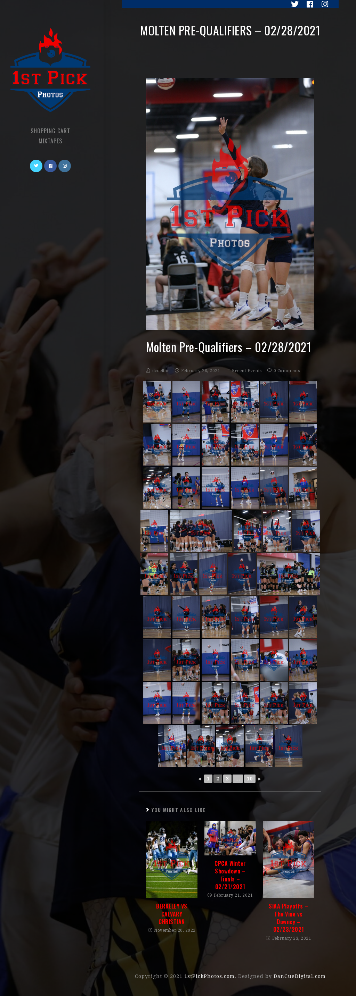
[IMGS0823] (245, 445)
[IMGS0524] (288, 746)
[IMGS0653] (157, 488)
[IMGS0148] (186, 703)
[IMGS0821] (245, 617)
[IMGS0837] (303, 445)
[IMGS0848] (157, 401)
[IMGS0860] (215, 445)
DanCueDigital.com (300, 976)
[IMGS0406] (201, 531)
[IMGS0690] (215, 401)
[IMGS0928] (306, 531)
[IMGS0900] (183, 574)
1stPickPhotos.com (209, 976)
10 (250, 778)
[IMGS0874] (157, 445)
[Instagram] (322, 4)
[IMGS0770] (186, 401)
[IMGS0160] (245, 660)
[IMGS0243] (157, 703)
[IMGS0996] (259, 746)
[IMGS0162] (186, 445)
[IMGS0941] (303, 703)
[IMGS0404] (213, 574)
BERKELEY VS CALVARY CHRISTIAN (171, 914)
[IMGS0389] (154, 574)
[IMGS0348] (303, 488)
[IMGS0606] (186, 660)
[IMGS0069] (157, 660)
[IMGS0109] (154, 531)
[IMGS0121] (215, 488)
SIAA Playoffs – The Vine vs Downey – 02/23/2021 (288, 918)
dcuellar (160, 370)
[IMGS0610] (186, 488)
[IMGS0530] (230, 746)
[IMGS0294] (274, 660)
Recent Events (247, 370)
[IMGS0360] (277, 531)
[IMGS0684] (274, 401)
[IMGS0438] (186, 617)
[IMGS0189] (245, 488)
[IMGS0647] (274, 488)
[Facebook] (308, 4)
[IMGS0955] (245, 703)
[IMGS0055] (274, 617)
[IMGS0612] (303, 660)
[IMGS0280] (215, 660)
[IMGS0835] (303, 617)
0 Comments (287, 370)
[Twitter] (293, 4)
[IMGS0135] (274, 445)
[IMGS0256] (172, 746)
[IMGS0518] (274, 703)
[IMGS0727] (157, 617)
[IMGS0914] (242, 574)
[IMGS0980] (245, 401)
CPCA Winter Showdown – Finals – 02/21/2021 (230, 875)
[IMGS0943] (303, 401)
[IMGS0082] (247, 531)
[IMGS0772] (201, 746)
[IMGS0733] (215, 617)
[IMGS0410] (288, 574)
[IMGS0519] (215, 703)
